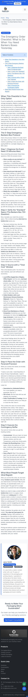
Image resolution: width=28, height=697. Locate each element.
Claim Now (17, 3)
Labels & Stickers (6, 656)
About (3, 669)
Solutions (3, 665)
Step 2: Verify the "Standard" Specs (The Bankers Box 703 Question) (16, 73)
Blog (7, 18)
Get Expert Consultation (14, 620)
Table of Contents (8, 55)
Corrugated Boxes (6, 650)
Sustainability (5, 667)
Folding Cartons (5, 652)
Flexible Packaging (6, 654)
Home (2, 18)
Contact (3, 673)
